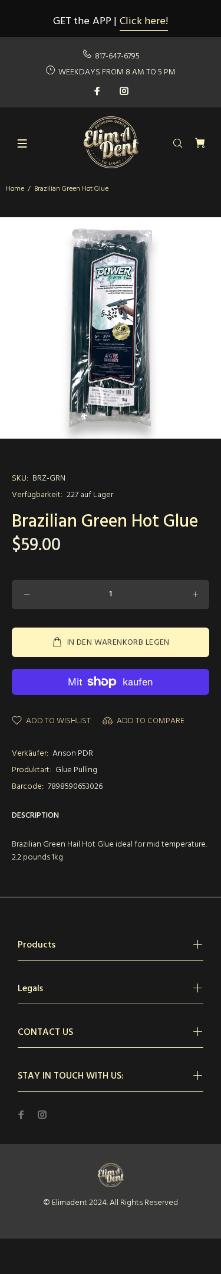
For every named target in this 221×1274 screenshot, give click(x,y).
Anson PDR (72, 753)
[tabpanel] (110, 328)
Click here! (144, 21)
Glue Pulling (76, 770)
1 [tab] (111, 447)
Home (15, 189)
